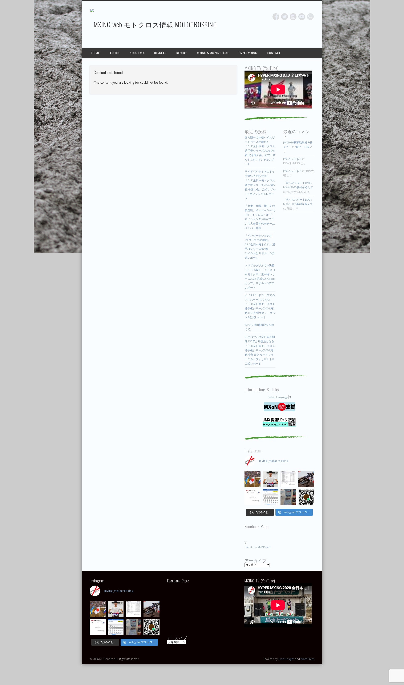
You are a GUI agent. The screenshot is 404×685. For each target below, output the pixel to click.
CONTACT (273, 53)
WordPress (307, 659)
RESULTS (160, 53)
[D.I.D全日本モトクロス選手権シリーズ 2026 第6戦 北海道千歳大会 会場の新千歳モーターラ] (270, 497)
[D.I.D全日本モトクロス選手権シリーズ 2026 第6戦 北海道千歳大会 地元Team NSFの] (306, 497)
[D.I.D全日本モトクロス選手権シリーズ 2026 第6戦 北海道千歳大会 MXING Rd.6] (288, 497)
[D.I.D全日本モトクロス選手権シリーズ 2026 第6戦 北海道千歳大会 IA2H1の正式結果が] (288, 479)
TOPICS (115, 53)
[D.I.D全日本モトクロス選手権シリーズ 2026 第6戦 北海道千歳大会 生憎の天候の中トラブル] (252, 497)
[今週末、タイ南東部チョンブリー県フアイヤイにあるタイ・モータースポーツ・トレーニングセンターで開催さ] (270, 479)
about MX (137, 53)
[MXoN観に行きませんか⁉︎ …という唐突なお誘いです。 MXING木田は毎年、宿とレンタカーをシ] (252, 479)
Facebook (275, 16)
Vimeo (301, 16)
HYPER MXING (248, 53)
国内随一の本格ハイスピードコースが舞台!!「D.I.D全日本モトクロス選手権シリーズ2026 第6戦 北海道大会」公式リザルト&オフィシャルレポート (260, 150)
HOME (95, 53)
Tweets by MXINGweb (258, 547)
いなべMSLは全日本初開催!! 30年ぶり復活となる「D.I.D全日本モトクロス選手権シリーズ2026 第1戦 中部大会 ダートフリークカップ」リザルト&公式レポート (260, 350)
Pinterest (293, 16)
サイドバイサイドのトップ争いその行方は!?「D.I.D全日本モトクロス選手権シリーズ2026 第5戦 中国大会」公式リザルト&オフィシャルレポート (260, 185)
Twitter (284, 16)
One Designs (286, 659)
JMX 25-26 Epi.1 (292, 159)
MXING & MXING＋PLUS (213, 53)
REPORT (181, 53)
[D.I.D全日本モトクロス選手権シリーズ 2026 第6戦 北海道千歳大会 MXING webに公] (306, 479)
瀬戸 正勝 (302, 147)
